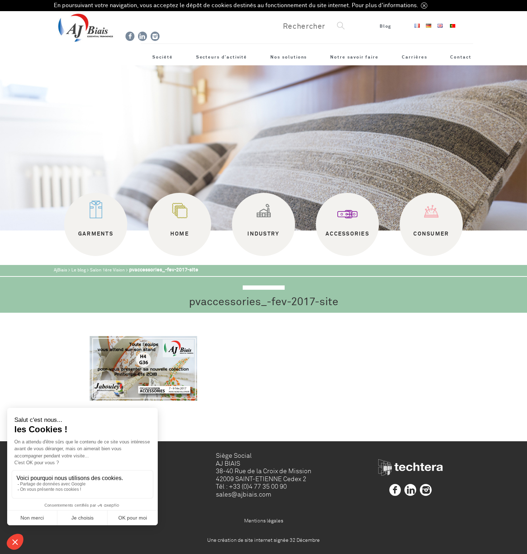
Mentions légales (263, 520)
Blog (386, 26)
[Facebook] (129, 36)
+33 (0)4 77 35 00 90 (258, 486)
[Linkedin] (142, 36)
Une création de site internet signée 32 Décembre (263, 540)
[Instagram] (155, 36)
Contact (460, 57)
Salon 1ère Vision (107, 270)
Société (162, 57)
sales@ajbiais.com (243, 494)
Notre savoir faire (354, 57)
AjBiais (60, 270)
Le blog (78, 270)
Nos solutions (288, 57)
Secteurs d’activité (221, 57)
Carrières (414, 57)
